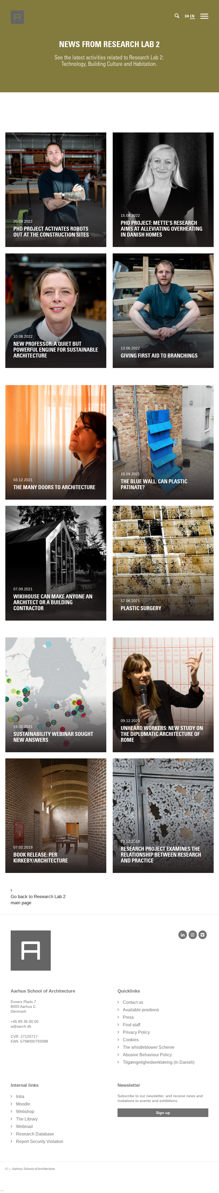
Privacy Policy (136, 1032)
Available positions (141, 1010)
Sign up (163, 1113)
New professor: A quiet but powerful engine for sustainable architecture (55, 350)
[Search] (177, 16)
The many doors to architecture (54, 487)
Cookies (131, 1040)
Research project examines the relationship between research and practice (161, 855)
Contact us (133, 1002)
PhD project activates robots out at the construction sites (51, 232)
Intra (20, 1096)
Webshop (25, 1111)
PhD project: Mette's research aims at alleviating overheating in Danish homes (161, 229)
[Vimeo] (202, 934)
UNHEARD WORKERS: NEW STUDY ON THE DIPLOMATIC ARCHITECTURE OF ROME (162, 734)
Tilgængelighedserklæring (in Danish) (158, 1062)
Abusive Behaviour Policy (147, 1055)
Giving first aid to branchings (159, 356)
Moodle (23, 1104)
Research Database (35, 1134)
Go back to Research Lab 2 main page (38, 899)
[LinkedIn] (182, 934)
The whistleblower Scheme (148, 1047)
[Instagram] (193, 934)
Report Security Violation (39, 1141)
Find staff (131, 1025)
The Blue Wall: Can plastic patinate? (154, 484)
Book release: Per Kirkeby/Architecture (40, 858)
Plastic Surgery (141, 608)
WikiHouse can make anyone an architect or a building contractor (52, 602)
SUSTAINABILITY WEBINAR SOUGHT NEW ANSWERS (53, 737)
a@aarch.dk (21, 1026)
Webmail (24, 1126)
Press (128, 1017)
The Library (27, 1119)
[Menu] (204, 16)
